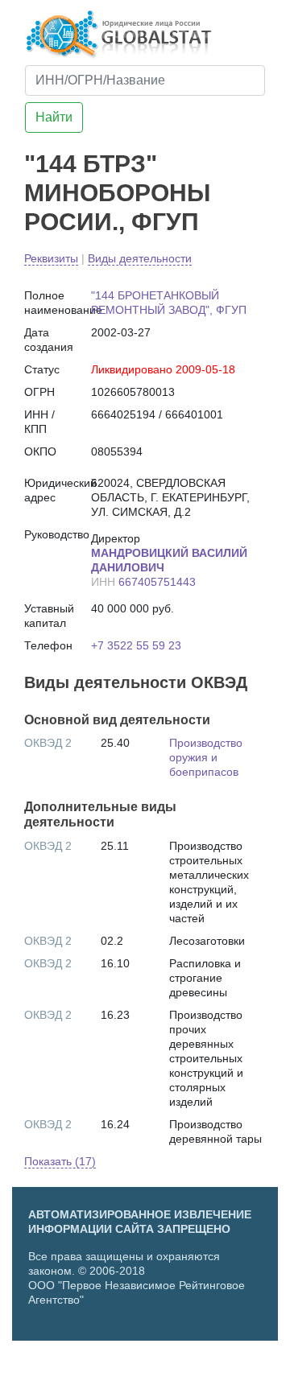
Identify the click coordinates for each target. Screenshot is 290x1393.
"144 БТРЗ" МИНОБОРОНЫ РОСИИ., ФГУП (117, 192)
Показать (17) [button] (60, 1161)
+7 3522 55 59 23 (136, 645)
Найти (53, 117)
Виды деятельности (140, 258)
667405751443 (157, 581)
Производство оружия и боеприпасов (205, 757)
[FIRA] (182, 1371)
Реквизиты (51, 258)
